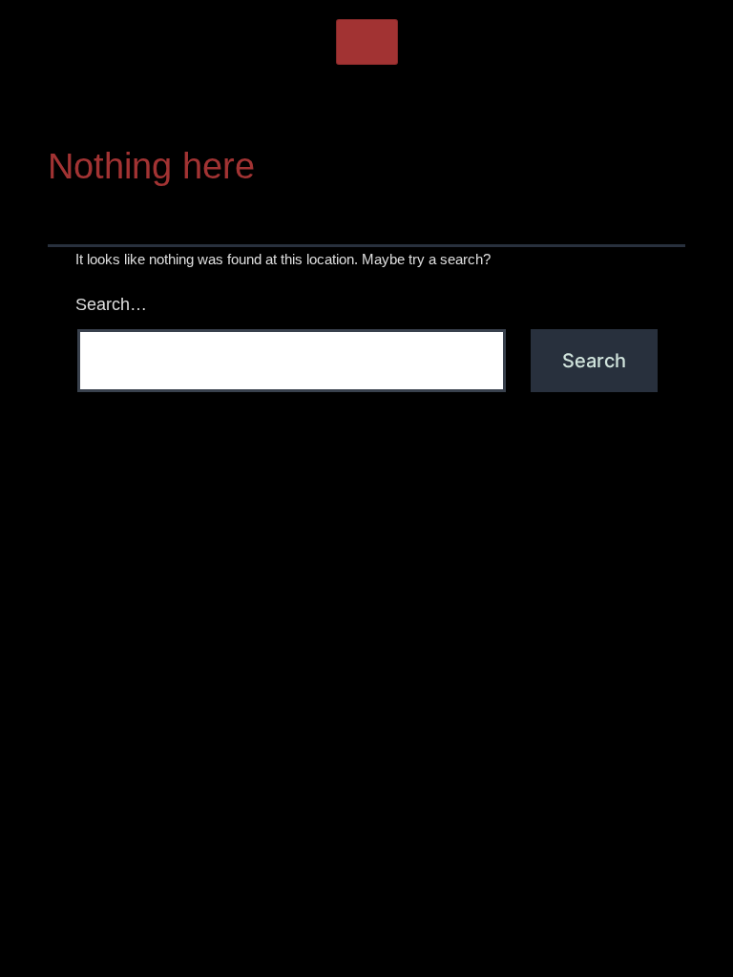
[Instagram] (366, 106)
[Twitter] (318, 106)
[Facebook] (271, 106)
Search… (111, 304)
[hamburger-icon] (367, 42)
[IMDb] (462, 106)
